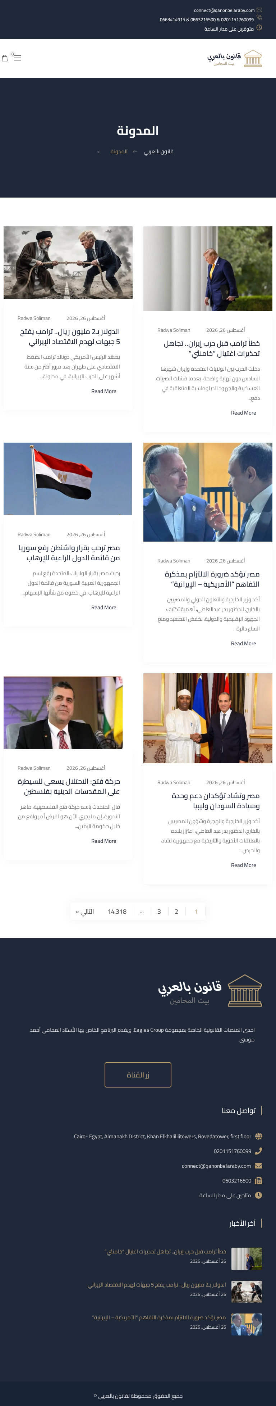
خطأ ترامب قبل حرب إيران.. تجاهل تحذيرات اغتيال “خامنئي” (212, 348)
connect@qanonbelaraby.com (224, 10)
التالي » (84, 911)
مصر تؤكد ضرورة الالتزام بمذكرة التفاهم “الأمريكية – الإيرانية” (212, 579)
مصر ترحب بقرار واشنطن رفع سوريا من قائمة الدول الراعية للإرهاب (69, 552)
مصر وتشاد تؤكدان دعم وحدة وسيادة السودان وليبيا (216, 800)
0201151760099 (232, 1151)
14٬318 (116, 911)
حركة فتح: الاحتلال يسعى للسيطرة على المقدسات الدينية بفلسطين (69, 786)
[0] (4, 58)
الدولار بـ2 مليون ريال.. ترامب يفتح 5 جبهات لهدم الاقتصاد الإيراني (70, 336)
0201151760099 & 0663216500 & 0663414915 (207, 19)
